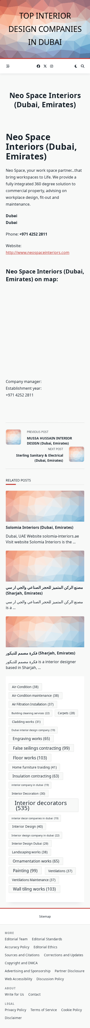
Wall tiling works (34, 889)
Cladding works (26, 722)
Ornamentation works (36, 861)
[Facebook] (38, 66)
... (74, 542)
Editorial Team (16, 939)
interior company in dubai (30, 785)
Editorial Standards (47, 939)
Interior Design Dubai (30, 843)
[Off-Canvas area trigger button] (8, 66)
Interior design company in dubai (35, 835)
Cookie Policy (71, 1009)
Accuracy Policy (17, 947)
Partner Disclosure (69, 971)
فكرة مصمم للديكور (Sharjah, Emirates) (40, 653)
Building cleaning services (30, 713)
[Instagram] (51, 66)
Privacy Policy (15, 1009)
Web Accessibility (18, 979)
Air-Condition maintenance (35, 695)
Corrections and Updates (63, 955)
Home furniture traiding (34, 767)
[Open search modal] (82, 66)
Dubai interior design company (33, 730)
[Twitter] (45, 66)
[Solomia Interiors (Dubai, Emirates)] (45, 506)
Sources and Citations (22, 955)
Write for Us (14, 994)
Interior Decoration (28, 793)
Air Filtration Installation (33, 704)
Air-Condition (25, 687)
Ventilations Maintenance (33, 880)
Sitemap (45, 916)
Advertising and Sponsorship (27, 971)
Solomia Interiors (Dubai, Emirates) (39, 527)
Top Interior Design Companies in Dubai (45, 28)
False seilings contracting (41, 748)
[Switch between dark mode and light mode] (76, 66)
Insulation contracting (35, 776)
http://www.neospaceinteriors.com (37, 252)
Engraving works (31, 738)
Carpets (66, 713)
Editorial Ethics (45, 947)
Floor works (30, 758)
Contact (34, 994)
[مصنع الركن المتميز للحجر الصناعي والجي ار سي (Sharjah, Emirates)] (45, 566)
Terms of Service (43, 1009)
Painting (25, 870)
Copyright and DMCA (21, 963)
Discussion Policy (50, 979)
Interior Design (27, 826)
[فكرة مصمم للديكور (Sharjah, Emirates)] (45, 631)
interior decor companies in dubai (35, 818)
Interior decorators (41, 805)
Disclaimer (13, 1017)
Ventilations (60, 871)
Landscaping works (30, 852)
